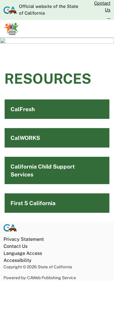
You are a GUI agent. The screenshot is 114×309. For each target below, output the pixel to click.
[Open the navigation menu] (105, 28)
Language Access (23, 253)
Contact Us (102, 6)
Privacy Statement (24, 239)
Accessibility (18, 260)
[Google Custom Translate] (108, 16)
